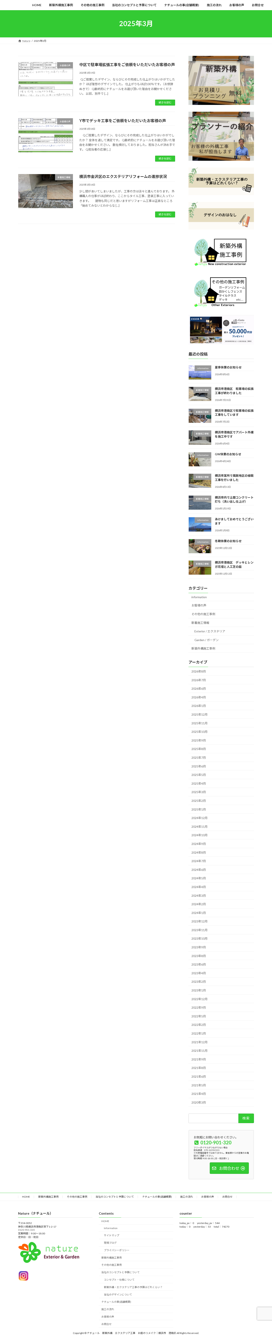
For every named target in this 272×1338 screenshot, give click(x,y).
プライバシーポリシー (116, 1250)
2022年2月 (198, 1024)
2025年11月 (199, 723)
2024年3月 (198, 895)
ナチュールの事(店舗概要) (157, 1196)
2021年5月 (198, 1085)
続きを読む (165, 102)
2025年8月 (198, 749)
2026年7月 (198, 680)
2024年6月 (198, 869)
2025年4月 (198, 783)
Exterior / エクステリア (209, 631)
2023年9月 (198, 947)
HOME (26, 1196)
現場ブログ (110, 1243)
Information (111, 1228)
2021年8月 (198, 1068)
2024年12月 (199, 818)
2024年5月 (198, 878)
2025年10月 (199, 731)
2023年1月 (198, 990)
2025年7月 (198, 757)
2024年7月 (198, 861)
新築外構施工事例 (203, 648)
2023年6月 (198, 964)
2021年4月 (198, 1093)
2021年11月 (199, 1050)
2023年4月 (198, 973)
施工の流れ (186, 1196)
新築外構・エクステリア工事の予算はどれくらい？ (133, 1287)
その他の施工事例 (203, 614)
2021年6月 (198, 1076)
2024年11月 (199, 826)
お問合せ (227, 1196)
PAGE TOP (261, 1294)
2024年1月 (198, 912)
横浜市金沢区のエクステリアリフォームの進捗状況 (123, 176)
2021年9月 (198, 1059)
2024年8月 (198, 852)
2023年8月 (198, 955)
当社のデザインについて (118, 1294)
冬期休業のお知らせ (228, 541)
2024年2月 (198, 904)
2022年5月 (198, 1016)
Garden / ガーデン (206, 640)
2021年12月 (199, 1042)
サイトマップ (111, 1235)
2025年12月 (199, 714)
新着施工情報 (200, 622)
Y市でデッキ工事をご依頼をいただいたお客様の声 (122, 120)
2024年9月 (198, 844)
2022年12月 (199, 999)
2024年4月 (198, 887)
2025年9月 (198, 740)
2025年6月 (198, 766)
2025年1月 (198, 809)
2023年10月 (199, 938)
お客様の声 (198, 605)
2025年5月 (198, 775)
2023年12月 (199, 921)
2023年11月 (199, 930)
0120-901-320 (26, 1230)
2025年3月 (198, 792)
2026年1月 (198, 706)
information (199, 597)
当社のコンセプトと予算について (115, 1196)
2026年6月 (198, 688)
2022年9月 (198, 1007)
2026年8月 (198, 671)
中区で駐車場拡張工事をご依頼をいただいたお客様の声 (127, 64)
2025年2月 (198, 800)
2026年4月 (198, 697)
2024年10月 (199, 835)
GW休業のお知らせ (228, 454)
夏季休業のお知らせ (228, 367)
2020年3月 (198, 1102)
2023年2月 (198, 981)
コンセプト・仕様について (119, 1279)
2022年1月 (198, 1033)
